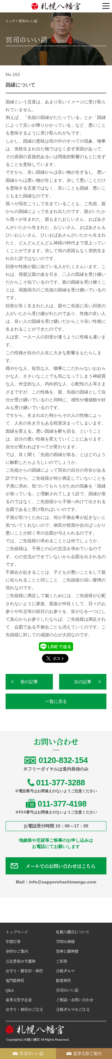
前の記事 (29, 681)
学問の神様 (65, 941)
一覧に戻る (56, 701)
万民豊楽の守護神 (20, 961)
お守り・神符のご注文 (24, 1009)
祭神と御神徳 (67, 951)
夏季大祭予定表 (19, 999)
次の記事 (82, 681)
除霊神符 (63, 980)
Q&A (10, 990)
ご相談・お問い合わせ (74, 999)
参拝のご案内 (17, 951)
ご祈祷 (61, 961)
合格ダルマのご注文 (73, 1009)
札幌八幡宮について (73, 931)
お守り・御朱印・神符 (24, 970)
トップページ (17, 931)
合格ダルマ (65, 970)
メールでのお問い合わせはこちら (61, 866)
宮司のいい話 (67, 990)
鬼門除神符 (15, 980)
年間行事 (13, 941)
